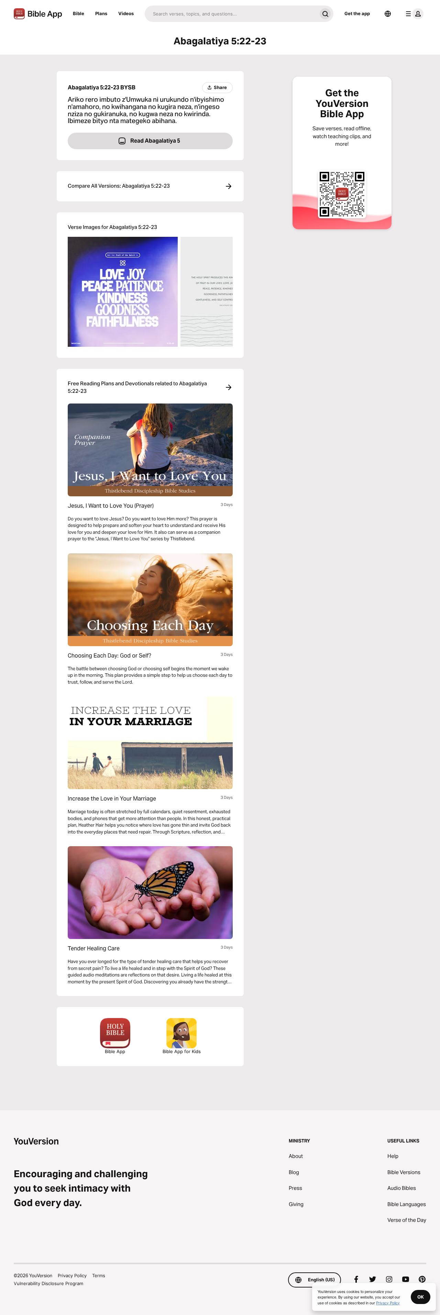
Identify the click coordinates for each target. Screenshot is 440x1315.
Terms (98, 1275)
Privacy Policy (72, 1275)
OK (420, 1297)
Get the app (357, 13)
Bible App (115, 1051)
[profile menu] (413, 14)
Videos (126, 13)
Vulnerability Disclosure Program (48, 1283)
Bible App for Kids (182, 1051)
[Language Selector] (388, 14)
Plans (101, 13)
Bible (78, 13)
